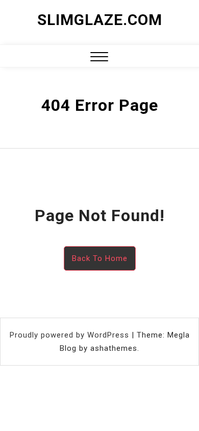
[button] (99, 58)
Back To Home (100, 258)
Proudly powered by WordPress (71, 335)
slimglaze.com (99, 20)
